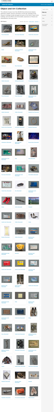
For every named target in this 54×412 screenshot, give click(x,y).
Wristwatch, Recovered (20, 350)
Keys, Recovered (4, 334)
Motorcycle (3, 65)
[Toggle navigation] (51, 1)
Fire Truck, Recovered (19, 34)
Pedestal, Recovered (5, 381)
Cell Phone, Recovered (19, 127)
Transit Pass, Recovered (33, 34)
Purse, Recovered (5, 34)
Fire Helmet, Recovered (33, 80)
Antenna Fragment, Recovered (19, 50)
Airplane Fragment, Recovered (32, 335)
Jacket (2, 366)
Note (16, 301)
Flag (16, 158)
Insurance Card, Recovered (31, 270)
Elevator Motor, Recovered (18, 382)
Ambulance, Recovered (6, 142)
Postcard (30, 206)
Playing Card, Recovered (6, 127)
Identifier (36, 21)
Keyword (44, 15)
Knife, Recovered (18, 206)
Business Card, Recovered (31, 254)
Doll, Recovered (31, 158)
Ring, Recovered (18, 65)
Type (43, 18)
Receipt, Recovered (5, 237)
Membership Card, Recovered (32, 191)
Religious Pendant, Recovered (5, 351)
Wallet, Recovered (5, 80)
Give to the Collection (46, 4)
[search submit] (51, 9)
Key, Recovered (18, 190)
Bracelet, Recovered (32, 127)
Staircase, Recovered (19, 80)
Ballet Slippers (31, 397)
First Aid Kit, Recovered (20, 397)
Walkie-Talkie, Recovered (20, 366)
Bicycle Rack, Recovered (33, 142)
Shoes (2, 49)
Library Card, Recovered (20, 269)
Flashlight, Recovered (5, 397)
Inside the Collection (7, 4)
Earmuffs (17, 253)
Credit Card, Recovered (6, 222)
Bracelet (30, 381)
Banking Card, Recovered (31, 238)
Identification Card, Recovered (32, 50)
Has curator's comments (45, 25)
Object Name (31, 21)
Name (43, 21)
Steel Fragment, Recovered (18, 143)
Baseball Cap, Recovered (33, 112)
